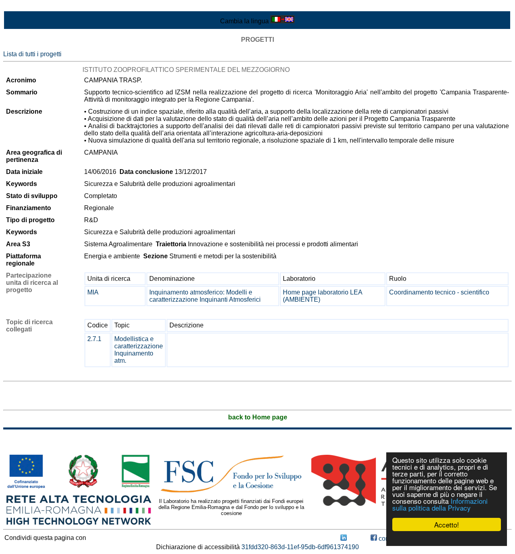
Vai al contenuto (26, 6)
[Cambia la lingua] (282, 21)
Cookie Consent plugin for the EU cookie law (446, 538)
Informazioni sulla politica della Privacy (440, 504)
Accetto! (446, 524)
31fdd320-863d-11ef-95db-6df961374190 (300, 547)
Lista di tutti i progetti (32, 54)
